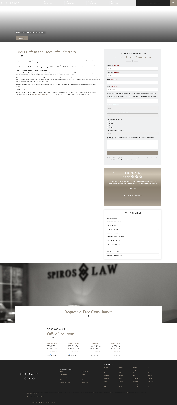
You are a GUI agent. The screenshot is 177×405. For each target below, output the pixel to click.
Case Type (113, 105)
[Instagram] (32, 378)
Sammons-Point (136, 378)
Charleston (106, 375)
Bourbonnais (107, 370)
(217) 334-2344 (116, 354)
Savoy (134, 370)
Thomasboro (136, 373)
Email (112, 86)
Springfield (135, 381)
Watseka (121, 381)
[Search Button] (173, 3)
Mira (149, 367)
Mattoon (150, 384)
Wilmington (121, 386)
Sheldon (120, 378)
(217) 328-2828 (73, 354)
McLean (150, 378)
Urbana (106, 367)
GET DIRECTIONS (53, 351)
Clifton (105, 381)
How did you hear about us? (118, 112)
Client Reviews (83, 8)
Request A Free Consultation (88, 311)
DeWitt (149, 373)
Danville (106, 384)
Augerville (135, 386)
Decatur (135, 367)
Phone (112, 79)
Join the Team (112, 8)
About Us (56, 8)
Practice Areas (65, 8)
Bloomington (136, 384)
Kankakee (150, 386)
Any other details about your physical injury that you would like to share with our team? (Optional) (131, 138)
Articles (83, 374)
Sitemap (83, 379)
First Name (113, 65)
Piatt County (151, 381)
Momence (121, 370)
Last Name (113, 72)
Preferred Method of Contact (115, 130)
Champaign (107, 373)
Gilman (106, 386)
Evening (111, 125)
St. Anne (121, 375)
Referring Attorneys (94, 8)
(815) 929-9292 (52, 354)
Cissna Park (121, 384)
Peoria (149, 370)
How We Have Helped (65, 382)
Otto (134, 375)
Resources (103, 8)
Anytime (111, 127)
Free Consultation (86, 377)
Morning (111, 121)
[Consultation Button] (153, 3)
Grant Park (121, 367)
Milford (120, 373)
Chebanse (106, 378)
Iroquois (150, 375)
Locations (120, 8)
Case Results (74, 8)
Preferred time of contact (114, 119)
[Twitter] (29, 378)
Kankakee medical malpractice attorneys (42, 94)
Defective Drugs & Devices (66, 377)
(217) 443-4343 (94, 354)
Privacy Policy (85, 382)
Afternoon (111, 123)
